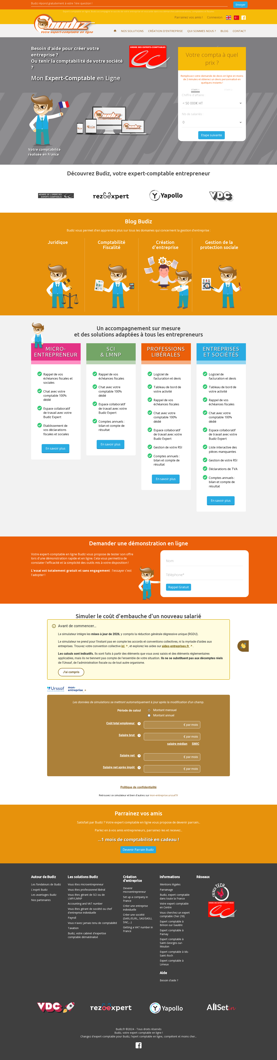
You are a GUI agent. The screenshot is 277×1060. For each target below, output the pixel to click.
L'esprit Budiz (39, 889)
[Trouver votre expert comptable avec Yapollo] (166, 1007)
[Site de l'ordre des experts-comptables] (221, 910)
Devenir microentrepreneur (134, 890)
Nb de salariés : (192, 114)
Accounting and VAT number (85, 903)
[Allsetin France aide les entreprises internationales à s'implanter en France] (221, 1006)
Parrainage (166, 889)
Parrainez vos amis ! (188, 17)
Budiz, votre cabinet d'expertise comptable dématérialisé (87, 935)
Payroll (72, 917)
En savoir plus (55, 448)
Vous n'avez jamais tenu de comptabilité (92, 923)
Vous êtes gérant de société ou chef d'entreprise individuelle (90, 910)
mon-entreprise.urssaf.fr (164, 795)
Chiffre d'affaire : (193, 95)
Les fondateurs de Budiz (46, 884)
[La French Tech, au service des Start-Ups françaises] (221, 891)
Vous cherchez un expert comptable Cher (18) (175, 914)
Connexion (214, 17)
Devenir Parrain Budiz (138, 850)
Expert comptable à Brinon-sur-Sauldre (172, 923)
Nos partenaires (41, 900)
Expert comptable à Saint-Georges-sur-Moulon (172, 942)
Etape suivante (211, 135)
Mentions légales (170, 884)
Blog (224, 31)
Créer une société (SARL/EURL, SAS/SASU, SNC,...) (137, 918)
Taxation (73, 928)
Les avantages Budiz (43, 894)
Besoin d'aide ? (169, 980)
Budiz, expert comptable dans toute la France (175, 896)
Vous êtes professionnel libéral (86, 889)
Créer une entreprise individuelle (135, 907)
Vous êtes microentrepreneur (85, 884)
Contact (239, 31)
